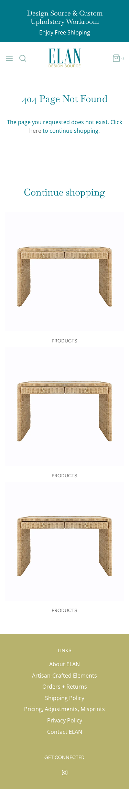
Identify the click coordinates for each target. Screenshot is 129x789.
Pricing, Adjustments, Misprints (64, 709)
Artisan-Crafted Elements (64, 675)
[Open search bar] (25, 58)
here (35, 130)
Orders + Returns (64, 686)
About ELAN (64, 664)
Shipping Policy (64, 698)
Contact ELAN (64, 732)
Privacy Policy (64, 720)
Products (64, 341)
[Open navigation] (9, 58)
